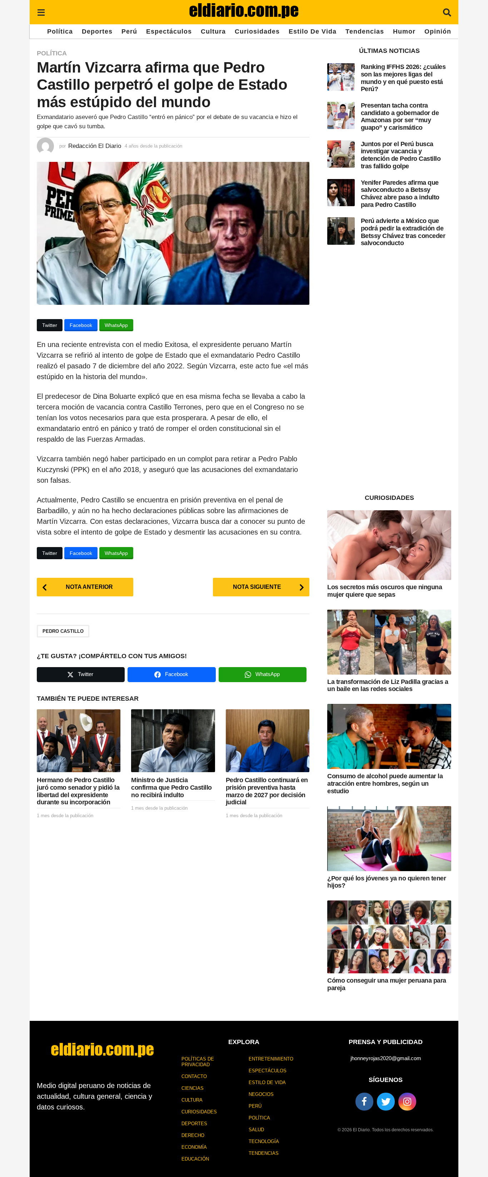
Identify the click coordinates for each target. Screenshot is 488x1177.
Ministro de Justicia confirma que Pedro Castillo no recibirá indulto (171, 787)
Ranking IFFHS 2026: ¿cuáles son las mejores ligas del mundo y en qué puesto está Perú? (403, 78)
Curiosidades (257, 31)
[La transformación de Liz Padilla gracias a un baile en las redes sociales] (389, 642)
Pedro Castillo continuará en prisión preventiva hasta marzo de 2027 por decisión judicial (267, 791)
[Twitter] (386, 1102)
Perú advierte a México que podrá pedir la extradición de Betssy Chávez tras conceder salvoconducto (403, 232)
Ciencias (192, 1088)
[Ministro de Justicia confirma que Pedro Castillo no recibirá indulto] (173, 740)
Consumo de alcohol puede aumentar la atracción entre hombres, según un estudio (385, 783)
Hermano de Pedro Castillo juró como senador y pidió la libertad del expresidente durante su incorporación (78, 791)
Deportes (97, 31)
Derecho (192, 1135)
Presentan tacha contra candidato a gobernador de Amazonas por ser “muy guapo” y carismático (400, 116)
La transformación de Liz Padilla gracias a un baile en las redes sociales (387, 685)
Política (60, 31)
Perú (129, 31)
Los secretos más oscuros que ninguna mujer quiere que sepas (384, 590)
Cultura (213, 31)
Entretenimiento (271, 1059)
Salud (256, 1129)
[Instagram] (407, 1102)
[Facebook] (364, 1102)
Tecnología (264, 1141)
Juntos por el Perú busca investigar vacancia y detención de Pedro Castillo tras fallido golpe (401, 155)
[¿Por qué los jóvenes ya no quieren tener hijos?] (389, 838)
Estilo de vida (313, 31)
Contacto (194, 1076)
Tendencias (364, 31)
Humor (404, 31)
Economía (194, 1147)
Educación (195, 1159)
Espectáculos (169, 31)
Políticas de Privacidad (197, 1061)
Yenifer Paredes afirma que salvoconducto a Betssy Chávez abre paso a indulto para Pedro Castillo (400, 193)
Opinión (437, 31)
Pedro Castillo (63, 631)
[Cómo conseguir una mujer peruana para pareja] (389, 936)
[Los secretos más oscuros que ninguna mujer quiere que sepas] (389, 545)
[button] (41, 12)
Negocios (261, 1094)
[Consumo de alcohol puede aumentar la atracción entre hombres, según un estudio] (389, 736)
